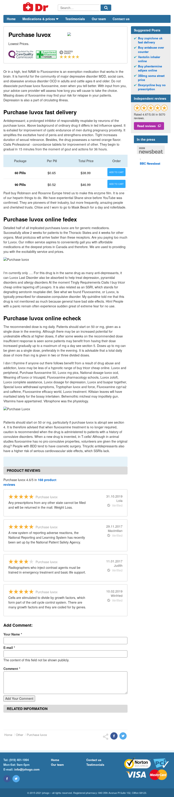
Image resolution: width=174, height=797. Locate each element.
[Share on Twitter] (123, 736)
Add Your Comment (19, 698)
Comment (11, 668)
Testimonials (75, 19)
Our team (99, 19)
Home (11, 19)
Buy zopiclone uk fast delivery (150, 40)
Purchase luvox (37, 735)
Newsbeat (150, 163)
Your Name (12, 634)
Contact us (121, 19)
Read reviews (146, 126)
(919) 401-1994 (19, 760)
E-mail (9, 647)
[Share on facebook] (114, 736)
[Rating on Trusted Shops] (151, 107)
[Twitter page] (16, 778)
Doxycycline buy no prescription (152, 87)
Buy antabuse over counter (151, 49)
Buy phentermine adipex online (150, 68)
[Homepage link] (30, 7)
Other (19, 735)
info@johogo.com (27, 769)
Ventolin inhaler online (149, 59)
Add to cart (116, 172)
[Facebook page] (7, 778)
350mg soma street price (151, 78)
